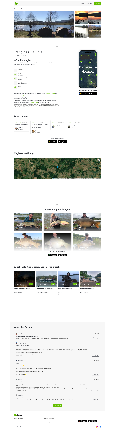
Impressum (16, 420)
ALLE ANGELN (34, 102)
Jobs (15, 423)
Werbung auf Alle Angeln (49, 418)
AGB (14, 421)
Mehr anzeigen (57, 405)
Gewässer (89, 3)
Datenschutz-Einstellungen (20, 426)
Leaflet (54, 178)
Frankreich (31, 63)
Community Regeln (47, 420)
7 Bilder (28, 95)
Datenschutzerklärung (18, 418)
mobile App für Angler (50, 93)
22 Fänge (22, 95)
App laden (97, 3)
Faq (44, 423)
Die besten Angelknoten (48, 421)
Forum (83, 3)
